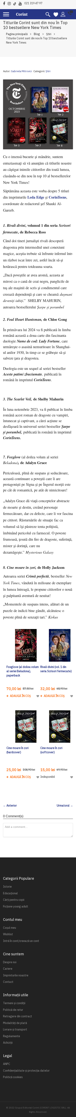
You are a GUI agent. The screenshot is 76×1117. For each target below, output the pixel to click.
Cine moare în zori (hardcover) (17, 750)
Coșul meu (9, 928)
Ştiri (48, 34)
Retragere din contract (17, 1016)
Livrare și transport (15, 1029)
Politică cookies (13, 1077)
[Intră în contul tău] (63, 14)
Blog (37, 34)
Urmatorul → (65, 805)
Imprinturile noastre (15, 975)
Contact (8, 982)
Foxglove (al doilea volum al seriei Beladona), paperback (22, 671)
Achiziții (8, 1042)
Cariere (7, 968)
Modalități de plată (15, 1023)
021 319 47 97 (33, 3)
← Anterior (10, 805)
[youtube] (21, 3)
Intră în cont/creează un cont (21, 941)
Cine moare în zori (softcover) (51, 750)
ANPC (6, 1064)
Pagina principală (17, 34)
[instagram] (10, 3)
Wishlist (8, 934)
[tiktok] (15, 3)
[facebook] (5, 3)
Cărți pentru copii (13, 900)
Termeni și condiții (14, 1003)
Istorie (7, 886)
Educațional (10, 893)
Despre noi (9, 962)
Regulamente (11, 1036)
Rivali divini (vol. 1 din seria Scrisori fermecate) (56, 669)
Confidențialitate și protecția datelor (26, 1070)
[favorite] (55, 14)
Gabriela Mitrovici (21, 71)
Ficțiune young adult (15, 906)
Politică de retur (13, 1010)
